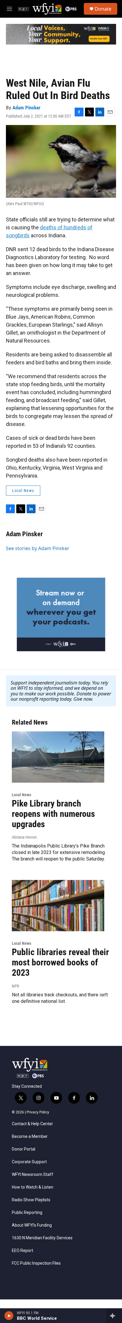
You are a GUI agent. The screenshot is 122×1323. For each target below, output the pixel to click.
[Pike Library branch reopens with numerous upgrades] (58, 757)
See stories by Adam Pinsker (37, 548)
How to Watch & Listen (32, 1187)
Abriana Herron (24, 837)
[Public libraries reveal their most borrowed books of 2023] (58, 905)
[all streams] (114, 1315)
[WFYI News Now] (61, 614)
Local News (23, 490)
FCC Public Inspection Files (36, 1263)
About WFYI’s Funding (32, 1225)
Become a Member (30, 1136)
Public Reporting (27, 1212)
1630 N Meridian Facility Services (42, 1238)
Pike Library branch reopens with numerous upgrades (53, 813)
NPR (15, 986)
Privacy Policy (38, 1112)
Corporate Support (29, 1162)
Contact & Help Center (32, 1124)
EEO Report (22, 1250)
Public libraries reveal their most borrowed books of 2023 (60, 962)
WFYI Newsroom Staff (32, 1174)
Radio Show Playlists (31, 1200)
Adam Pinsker (26, 108)
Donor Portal (23, 1149)
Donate (103, 8)
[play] (9, 1316)
